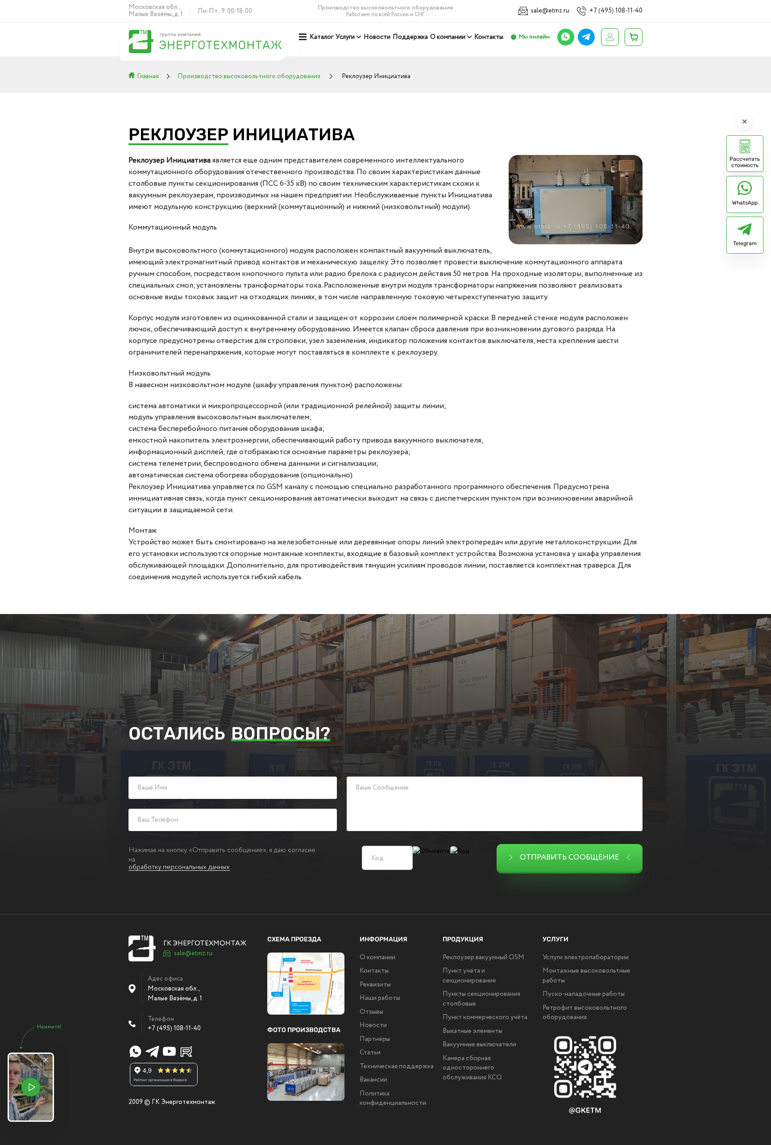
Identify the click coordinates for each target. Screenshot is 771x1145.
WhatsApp (745, 203)
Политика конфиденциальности (393, 1098)
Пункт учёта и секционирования (469, 975)
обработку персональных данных (179, 868)
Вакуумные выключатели (479, 1044)
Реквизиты (375, 985)
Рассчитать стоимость (745, 162)
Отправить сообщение (569, 857)
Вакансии (373, 1080)
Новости (377, 37)
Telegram (745, 243)
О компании (447, 37)
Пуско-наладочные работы (584, 994)
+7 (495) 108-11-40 (615, 11)
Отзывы (371, 1012)
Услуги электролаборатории (586, 957)
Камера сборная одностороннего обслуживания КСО (472, 1067)
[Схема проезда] (305, 984)
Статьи (370, 1052)
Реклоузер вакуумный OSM (483, 957)
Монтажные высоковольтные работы (586, 975)
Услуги (345, 37)
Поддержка (410, 37)
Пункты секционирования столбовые (481, 998)
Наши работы (380, 998)
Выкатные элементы (472, 1031)
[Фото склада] (305, 1072)
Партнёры (375, 1039)
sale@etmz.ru (550, 11)
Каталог (321, 37)
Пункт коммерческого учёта (485, 1017)
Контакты (488, 37)
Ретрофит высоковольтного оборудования (585, 1012)
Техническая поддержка (397, 1066)
